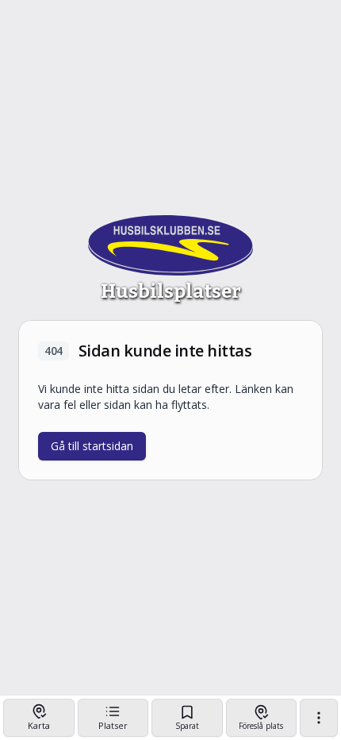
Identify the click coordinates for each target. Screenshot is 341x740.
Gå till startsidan (92, 445)
